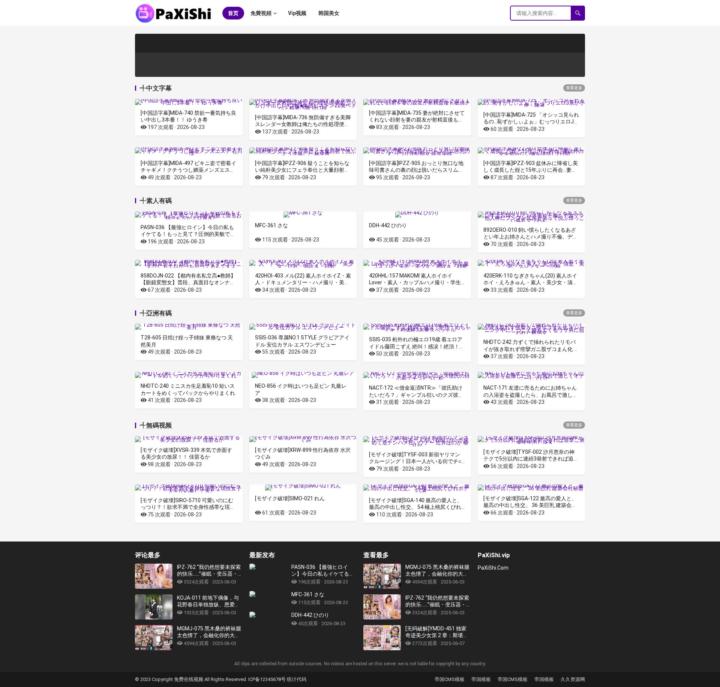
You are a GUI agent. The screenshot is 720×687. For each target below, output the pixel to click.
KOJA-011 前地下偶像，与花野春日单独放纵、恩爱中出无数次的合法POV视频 (208, 601)
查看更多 (574, 88)
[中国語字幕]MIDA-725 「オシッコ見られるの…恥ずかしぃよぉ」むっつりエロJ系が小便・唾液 (531, 121)
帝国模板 (481, 679)
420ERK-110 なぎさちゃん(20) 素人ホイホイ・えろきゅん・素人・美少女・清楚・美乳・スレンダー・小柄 (530, 282)
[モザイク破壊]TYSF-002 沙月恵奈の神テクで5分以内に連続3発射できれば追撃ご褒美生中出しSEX (531, 458)
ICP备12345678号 (267, 679)
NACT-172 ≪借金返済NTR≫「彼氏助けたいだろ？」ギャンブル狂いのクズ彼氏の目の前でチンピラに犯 (416, 394)
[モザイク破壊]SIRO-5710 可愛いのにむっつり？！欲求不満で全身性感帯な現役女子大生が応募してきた (188, 507)
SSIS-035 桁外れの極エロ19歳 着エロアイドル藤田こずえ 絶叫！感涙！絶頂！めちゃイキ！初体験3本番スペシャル (417, 346)
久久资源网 (573, 679)
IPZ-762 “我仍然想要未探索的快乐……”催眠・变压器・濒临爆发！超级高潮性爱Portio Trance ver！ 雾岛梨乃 (209, 570)
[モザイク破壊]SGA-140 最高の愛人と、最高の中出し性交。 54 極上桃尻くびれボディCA (415, 507)
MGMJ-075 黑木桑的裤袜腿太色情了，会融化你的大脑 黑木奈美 (209, 632)
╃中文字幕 (156, 88)
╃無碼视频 (156, 425)
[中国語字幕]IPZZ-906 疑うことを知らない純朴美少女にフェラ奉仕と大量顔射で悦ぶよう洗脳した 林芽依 (302, 170)
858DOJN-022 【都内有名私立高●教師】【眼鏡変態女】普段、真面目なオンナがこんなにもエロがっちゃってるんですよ (188, 282)
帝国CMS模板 (450, 679)
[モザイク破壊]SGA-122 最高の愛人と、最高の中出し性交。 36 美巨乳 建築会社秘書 (530, 505)
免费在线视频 (189, 679)
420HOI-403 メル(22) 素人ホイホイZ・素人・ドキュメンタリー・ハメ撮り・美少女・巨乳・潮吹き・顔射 (303, 282)
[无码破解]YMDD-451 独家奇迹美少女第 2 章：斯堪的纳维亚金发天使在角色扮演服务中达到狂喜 (436, 632)
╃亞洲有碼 (156, 313)
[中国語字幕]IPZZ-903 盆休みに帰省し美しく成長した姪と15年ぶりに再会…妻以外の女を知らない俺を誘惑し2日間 (530, 170)
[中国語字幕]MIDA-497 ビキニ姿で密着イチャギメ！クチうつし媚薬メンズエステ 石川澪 (188, 170)
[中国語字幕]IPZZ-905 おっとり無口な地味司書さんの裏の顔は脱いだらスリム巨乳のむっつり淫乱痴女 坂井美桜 (416, 170)
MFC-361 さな (271, 225)
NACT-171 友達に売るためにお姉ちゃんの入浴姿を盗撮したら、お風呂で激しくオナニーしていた (530, 394)
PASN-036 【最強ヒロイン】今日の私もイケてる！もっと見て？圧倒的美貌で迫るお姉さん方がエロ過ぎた (188, 234)
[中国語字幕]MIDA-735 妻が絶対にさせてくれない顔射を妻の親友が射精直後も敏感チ (417, 119)
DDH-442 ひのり (388, 225)
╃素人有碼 (156, 200)
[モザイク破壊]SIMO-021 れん (290, 498)
